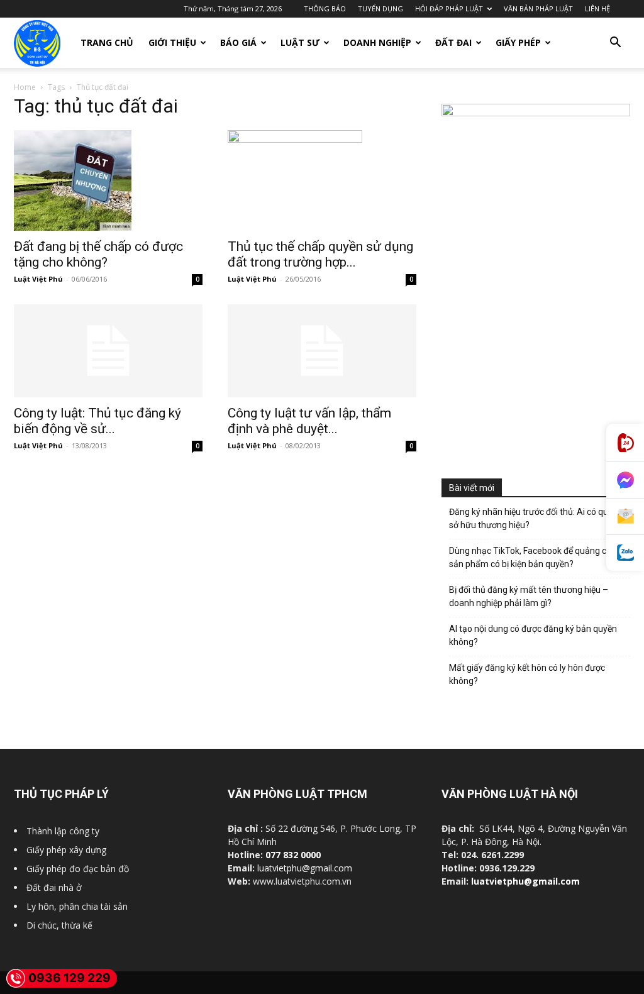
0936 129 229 (69, 978)
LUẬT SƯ (299, 42)
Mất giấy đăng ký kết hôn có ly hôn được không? (527, 674)
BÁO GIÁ (238, 42)
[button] (615, 44)
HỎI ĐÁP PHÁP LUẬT (449, 8)
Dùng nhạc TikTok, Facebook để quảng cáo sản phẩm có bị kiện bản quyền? (532, 557)
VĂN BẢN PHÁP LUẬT (538, 8)
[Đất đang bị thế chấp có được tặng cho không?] (108, 180)
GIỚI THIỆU (172, 42)
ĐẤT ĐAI (453, 42)
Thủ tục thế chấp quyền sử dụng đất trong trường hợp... (320, 254)
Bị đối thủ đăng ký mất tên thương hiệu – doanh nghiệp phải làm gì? (528, 596)
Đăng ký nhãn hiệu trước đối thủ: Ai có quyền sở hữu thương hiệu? (535, 518)
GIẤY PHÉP (518, 42)
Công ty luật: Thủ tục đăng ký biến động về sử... (97, 421)
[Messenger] (625, 480)
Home (25, 87)
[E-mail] (625, 517)
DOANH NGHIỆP (377, 42)
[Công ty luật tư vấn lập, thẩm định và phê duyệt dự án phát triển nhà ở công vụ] (322, 350)
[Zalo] (625, 553)
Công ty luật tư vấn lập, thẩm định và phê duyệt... (309, 421)
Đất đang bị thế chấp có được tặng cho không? (98, 254)
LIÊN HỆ (597, 8)
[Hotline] (625, 443)
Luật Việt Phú (38, 279)
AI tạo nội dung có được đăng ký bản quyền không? (533, 635)
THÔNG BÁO (325, 8)
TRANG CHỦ (106, 42)
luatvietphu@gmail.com (304, 868)
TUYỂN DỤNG (380, 8)
